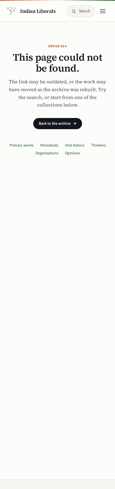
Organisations (46, 153)
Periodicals (49, 145)
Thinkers (98, 145)
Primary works (21, 145)
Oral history (75, 145)
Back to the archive (57, 123)
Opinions (72, 153)
